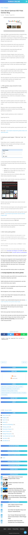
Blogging (10, 386)
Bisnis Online (4, 386)
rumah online (14, 378)
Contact (9, 528)
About (5, 528)
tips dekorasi (4, 394)
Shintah (14, 376)
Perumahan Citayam (5, 390)
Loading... (3, 471)
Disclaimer (22, 528)
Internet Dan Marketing (6, 388)
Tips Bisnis (24, 392)
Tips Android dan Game (15, 392)
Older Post (24, 362)
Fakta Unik (15, 386)
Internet (21, 386)
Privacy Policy (15, 528)
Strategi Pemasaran (5, 392)
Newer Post (4, 362)
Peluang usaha (16, 388)
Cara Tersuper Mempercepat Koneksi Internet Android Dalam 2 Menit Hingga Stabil (17, 497)
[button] (26, 1)
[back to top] (25, 532)
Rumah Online (14, 1)
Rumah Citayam (14, 390)
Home (3, 457)
